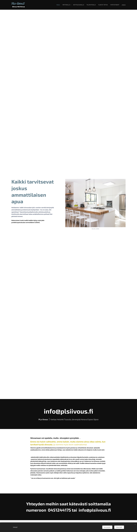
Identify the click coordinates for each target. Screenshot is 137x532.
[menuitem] (58, 5)
